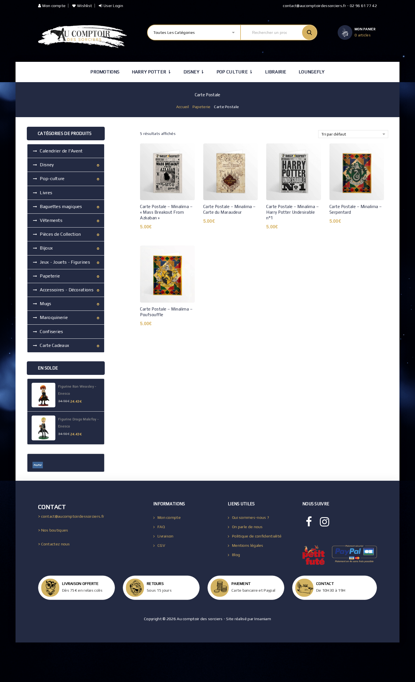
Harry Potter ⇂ (151, 72)
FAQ (161, 526)
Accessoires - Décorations (66, 289)
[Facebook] (308, 522)
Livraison (166, 536)
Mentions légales (247, 545)
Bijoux (46, 248)
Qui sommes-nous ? (250, 517)
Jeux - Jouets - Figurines (65, 262)
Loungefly (312, 72)
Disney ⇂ (194, 72)
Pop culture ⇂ (235, 72)
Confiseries (51, 331)
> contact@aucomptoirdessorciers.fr (71, 516)
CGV (161, 545)
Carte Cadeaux (54, 345)
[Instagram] (324, 522)
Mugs (45, 303)
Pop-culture (52, 178)
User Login (113, 5)
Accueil (182, 106)
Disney (47, 164)
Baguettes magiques (61, 206)
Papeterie (202, 106)
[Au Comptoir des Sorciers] (82, 36)
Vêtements (51, 220)
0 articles (363, 35)
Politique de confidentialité (256, 536)
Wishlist (84, 5)
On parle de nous (247, 526)
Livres (46, 192)
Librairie (276, 72)
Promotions (104, 72)
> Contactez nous (54, 544)
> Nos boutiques (53, 530)
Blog (236, 554)
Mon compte (53, 5)
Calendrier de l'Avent (61, 151)
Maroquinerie (54, 317)
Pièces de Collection (60, 234)
